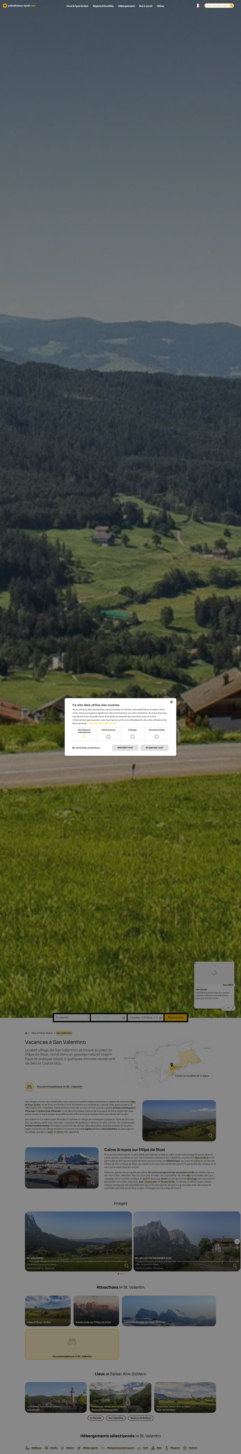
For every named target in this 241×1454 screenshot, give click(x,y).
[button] (86, 747)
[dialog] (120, 727)
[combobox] (171, 702)
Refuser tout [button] (125, 747)
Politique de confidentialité (101, 723)
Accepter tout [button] (154, 748)
